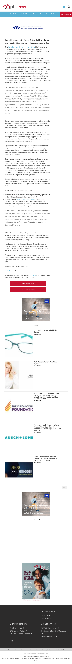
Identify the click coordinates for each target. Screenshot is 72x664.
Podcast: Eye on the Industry (49, 14)
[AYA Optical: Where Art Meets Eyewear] (19, 375)
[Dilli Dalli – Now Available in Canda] (19, 343)
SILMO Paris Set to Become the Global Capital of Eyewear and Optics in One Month (47, 458)
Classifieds (13, 14)
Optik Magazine (16, 628)
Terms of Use (35, 650)
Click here (32, 275)
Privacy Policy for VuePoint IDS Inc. (54, 650)
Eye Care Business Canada (20, 634)
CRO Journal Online (17, 631)
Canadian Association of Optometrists (21, 47)
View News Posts (28, 283)
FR (63, 7)
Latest (36, 325)
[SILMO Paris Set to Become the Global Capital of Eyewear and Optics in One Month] (19, 469)
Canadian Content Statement (18, 650)
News (5, 14)
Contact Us (45, 618)
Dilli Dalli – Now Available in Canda (45, 331)
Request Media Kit (48, 636)
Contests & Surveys (25, 14)
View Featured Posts (28, 290)
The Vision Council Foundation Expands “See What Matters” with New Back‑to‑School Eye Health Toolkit (46, 396)
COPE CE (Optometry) (49, 628)
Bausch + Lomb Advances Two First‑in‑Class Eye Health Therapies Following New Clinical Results (47, 428)
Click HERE (8, 271)
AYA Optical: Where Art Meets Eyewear (46, 363)
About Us (44, 616)
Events (35, 14)
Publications (65, 14)
